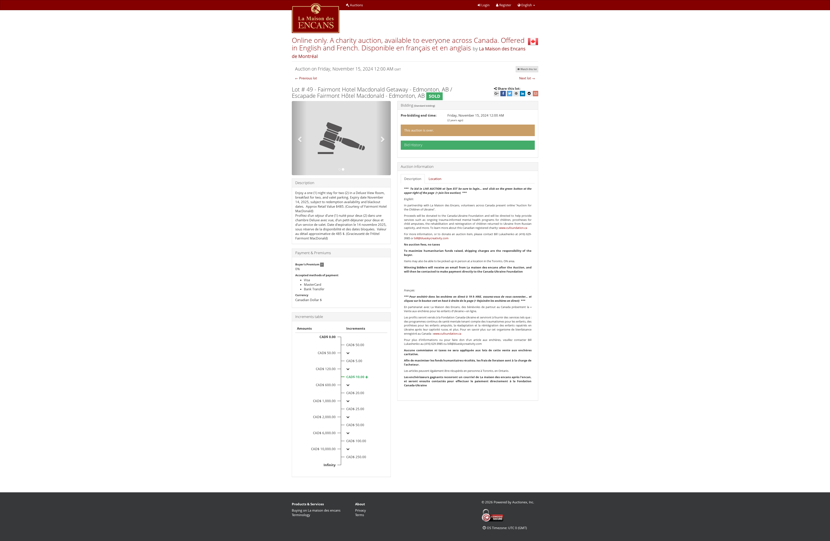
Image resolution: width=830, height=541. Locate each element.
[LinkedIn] (522, 93)
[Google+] (496, 93)
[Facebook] (503, 93)
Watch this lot (528, 69)
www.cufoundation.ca (513, 228)
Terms (359, 515)
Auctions (356, 5)
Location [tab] (435, 179)
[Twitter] (509, 93)
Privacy (360, 510)
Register (505, 5)
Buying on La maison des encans (316, 510)
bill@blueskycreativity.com (431, 238)
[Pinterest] (516, 93)
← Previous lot (306, 78)
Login (485, 5)
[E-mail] (535, 93)
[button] (526, 5)
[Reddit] (529, 93)
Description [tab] (412, 179)
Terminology (301, 515)
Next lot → (527, 78)
